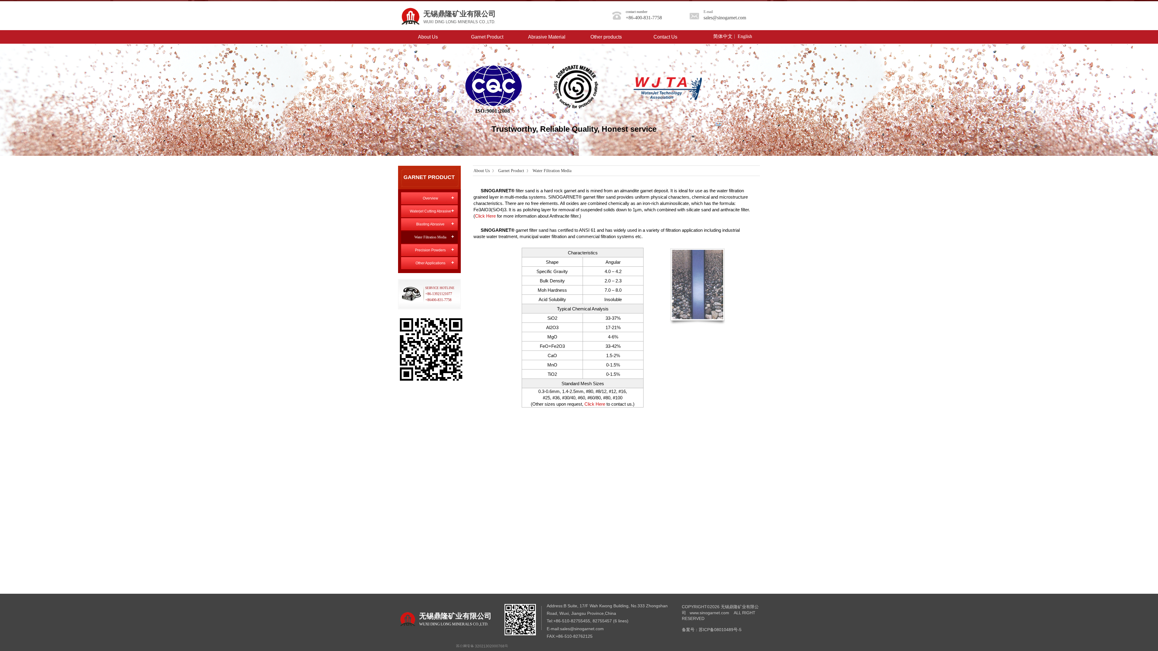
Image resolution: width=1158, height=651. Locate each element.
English (745, 36)
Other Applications (430, 263)
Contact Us (665, 36)
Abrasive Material (546, 36)
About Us (428, 36)
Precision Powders (430, 250)
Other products (606, 36)
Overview (430, 198)
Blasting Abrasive (430, 224)
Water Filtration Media (552, 170)
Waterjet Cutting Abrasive (430, 211)
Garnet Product (487, 36)
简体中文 (722, 36)
